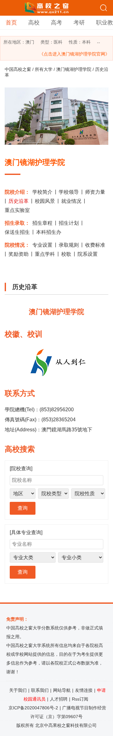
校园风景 (45, 201)
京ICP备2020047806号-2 (33, 707)
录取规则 (69, 245)
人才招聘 (58, 699)
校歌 (66, 254)
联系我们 (40, 690)
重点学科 (45, 254)
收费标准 (95, 245)
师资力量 (95, 192)
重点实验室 (17, 210)
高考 (56, 22)
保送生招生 (17, 232)
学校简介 (42, 192)
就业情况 (71, 201)
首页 (11, 22)
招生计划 (69, 223)
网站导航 (62, 690)
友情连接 (84, 690)
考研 (79, 22)
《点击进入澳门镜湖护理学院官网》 (74, 53)
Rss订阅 (80, 699)
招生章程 (42, 223)
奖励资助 (18, 254)
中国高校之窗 (18, 69)
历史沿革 (18, 201)
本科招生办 (48, 232)
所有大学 (43, 69)
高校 (34, 22)
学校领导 (69, 192)
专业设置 (42, 245)
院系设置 (88, 254)
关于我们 (18, 690)
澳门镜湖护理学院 (73, 69)
